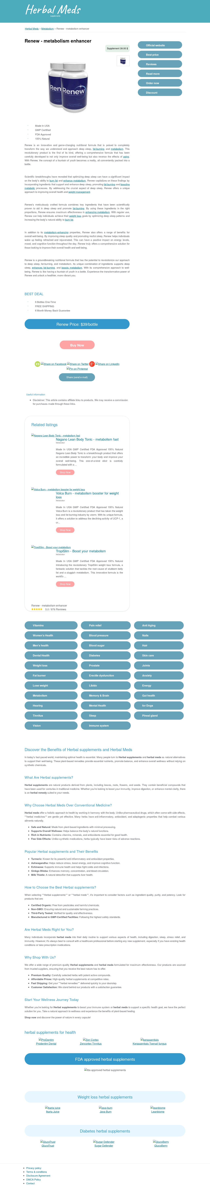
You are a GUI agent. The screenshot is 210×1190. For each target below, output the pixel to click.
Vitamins (38, 625)
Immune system (99, 725)
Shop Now (65, 472)
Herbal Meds (52, 9)
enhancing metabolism (97, 212)
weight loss (75, 215)
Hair (144, 645)
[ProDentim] (46, 1039)
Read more (153, 74)
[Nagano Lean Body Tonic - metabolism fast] (55, 435)
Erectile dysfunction (101, 675)
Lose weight (40, 685)
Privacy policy (33, 1168)
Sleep (92, 715)
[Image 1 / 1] (70, 86)
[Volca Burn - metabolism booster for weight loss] (58, 489)
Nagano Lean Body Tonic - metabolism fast (87, 439)
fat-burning (98, 148)
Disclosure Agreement (38, 1175)
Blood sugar (97, 645)
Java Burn (106, 1111)
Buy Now (77, 345)
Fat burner (39, 675)
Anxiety (147, 675)
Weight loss (40, 665)
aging (126, 156)
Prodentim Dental (46, 1043)
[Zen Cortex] (91, 1039)
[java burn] (105, 1107)
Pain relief (95, 625)
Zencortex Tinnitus (91, 1043)
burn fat (54, 180)
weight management (79, 192)
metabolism (117, 148)
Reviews (151, 64)
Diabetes (94, 655)
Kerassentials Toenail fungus (150, 1043)
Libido (93, 685)
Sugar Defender (103, 1145)
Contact (30, 1183)
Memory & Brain (99, 695)
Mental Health (97, 705)
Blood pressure (98, 635)
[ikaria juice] (52, 1107)
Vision (37, 725)
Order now (152, 83)
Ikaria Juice (52, 1111)
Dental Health (41, 655)
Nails (145, 635)
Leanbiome (157, 1111)
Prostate (94, 665)
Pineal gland (150, 715)
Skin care (148, 655)
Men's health (41, 645)
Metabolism (40, 695)
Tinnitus (38, 715)
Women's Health (43, 635)
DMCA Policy (33, 1179)
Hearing (38, 705)
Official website (155, 45)
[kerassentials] (150, 1039)
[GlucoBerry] (161, 1141)
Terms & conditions (36, 1171)
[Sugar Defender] (103, 1141)
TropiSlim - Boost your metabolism (81, 551)
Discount (151, 92)
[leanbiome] (157, 1107)
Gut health (148, 695)
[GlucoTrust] (47, 1141)
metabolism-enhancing (56, 232)
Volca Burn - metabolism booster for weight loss (87, 495)
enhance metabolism (74, 180)
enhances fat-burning (43, 267)
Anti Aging (149, 625)
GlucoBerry (161, 1145)
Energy (146, 685)
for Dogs (147, 705)
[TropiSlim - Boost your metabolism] (51, 547)
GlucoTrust (48, 1145)
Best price (152, 55)
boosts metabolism (72, 267)
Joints (146, 665)
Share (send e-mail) (77, 377)
